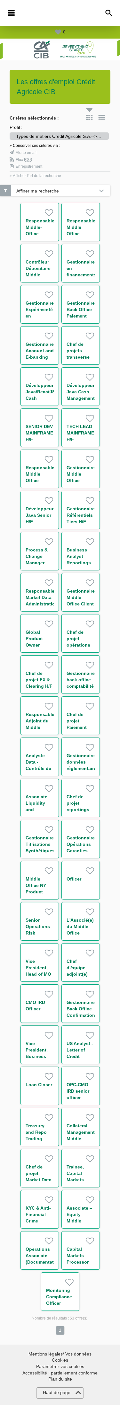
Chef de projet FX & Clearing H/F (39, 680)
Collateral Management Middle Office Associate (81, 1138)
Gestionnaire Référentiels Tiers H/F (81, 515)
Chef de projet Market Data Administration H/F (42, 1179)
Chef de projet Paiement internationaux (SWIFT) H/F (83, 727)
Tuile (89, 117)
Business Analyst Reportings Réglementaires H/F (83, 562)
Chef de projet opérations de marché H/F (78, 645)
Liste (102, 117)
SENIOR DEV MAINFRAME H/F (39, 433)
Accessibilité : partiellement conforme (60, 1372)
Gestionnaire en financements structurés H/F (81, 274)
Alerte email (26, 152)
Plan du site (60, 1379)
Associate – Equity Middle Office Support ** (79, 1220)
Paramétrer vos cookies (60, 1366)
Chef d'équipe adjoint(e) (77, 968)
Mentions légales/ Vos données (60, 1353)
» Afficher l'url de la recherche (35, 176)
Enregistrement (29, 166)
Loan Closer (39, 1084)
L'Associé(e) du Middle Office (80, 926)
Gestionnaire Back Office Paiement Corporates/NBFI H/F (85, 315)
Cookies (60, 1360)
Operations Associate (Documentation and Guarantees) (43, 1262)
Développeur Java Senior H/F (39, 515)
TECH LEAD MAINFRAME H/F (80, 433)
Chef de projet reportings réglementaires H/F (83, 809)
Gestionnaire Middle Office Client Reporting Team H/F (81, 603)
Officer (74, 878)
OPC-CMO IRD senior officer (78, 1091)
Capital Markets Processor (78, 1256)
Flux (24, 159)
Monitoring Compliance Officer (59, 1297)
